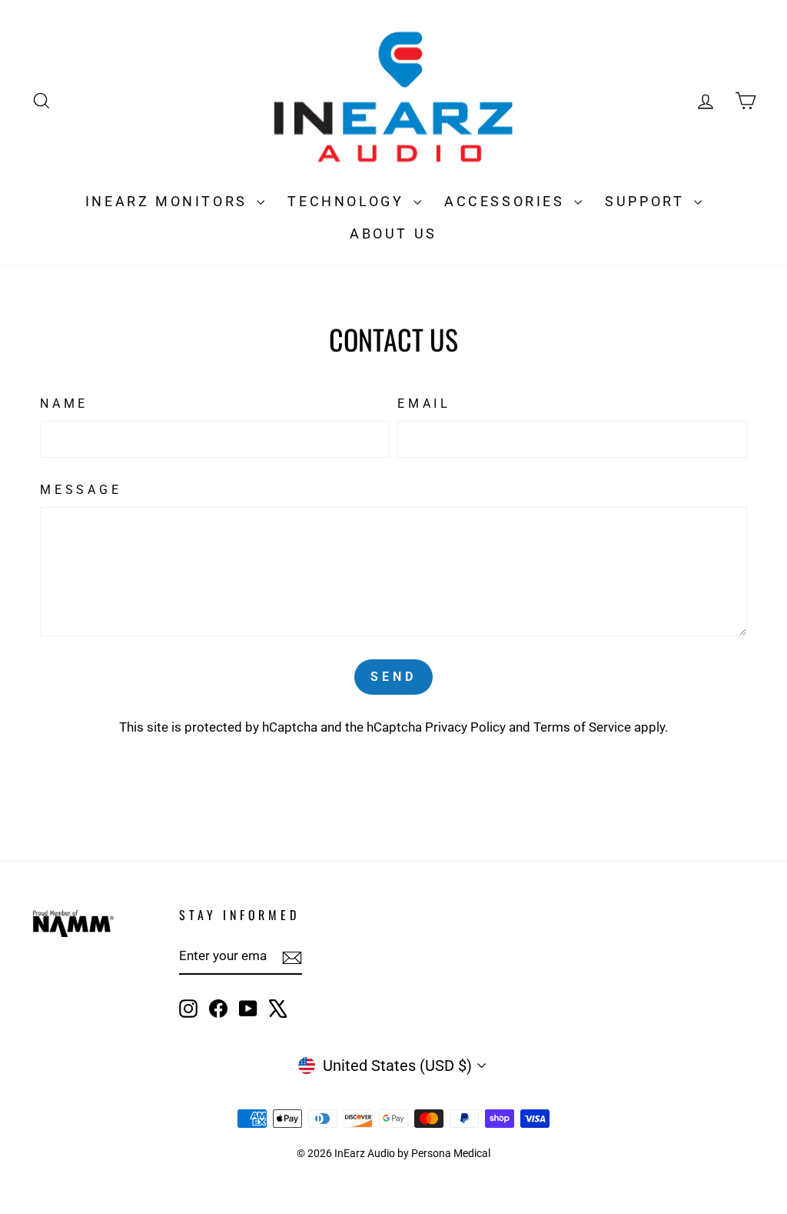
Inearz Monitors (169, 201)
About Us (393, 233)
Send (393, 676)
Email (424, 403)
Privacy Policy (465, 727)
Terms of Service (582, 727)
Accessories (507, 201)
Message (81, 489)
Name (64, 403)
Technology (348, 201)
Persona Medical (450, 1153)
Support (647, 201)
